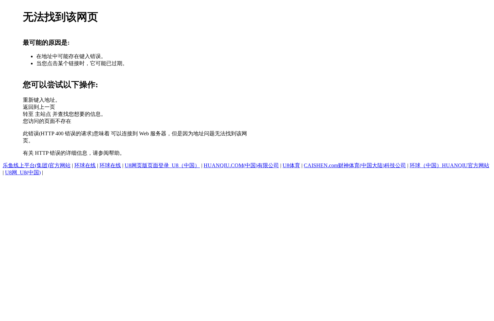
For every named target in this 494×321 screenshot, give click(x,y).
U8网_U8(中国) (23, 172)
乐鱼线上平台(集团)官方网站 (37, 165)
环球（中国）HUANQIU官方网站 (449, 165)
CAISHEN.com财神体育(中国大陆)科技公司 (355, 165)
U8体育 (291, 165)
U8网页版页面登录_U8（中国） (162, 165)
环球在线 (85, 165)
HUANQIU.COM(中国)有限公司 (241, 165)
